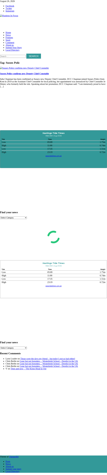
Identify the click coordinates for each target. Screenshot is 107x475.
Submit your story (13, 469)
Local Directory (13, 50)
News (8, 35)
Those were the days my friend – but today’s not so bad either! (47, 358)
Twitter (9, 8)
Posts (8, 461)
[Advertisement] (42, 23)
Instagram (10, 11)
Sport (8, 40)
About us (10, 45)
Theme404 (14, 457)
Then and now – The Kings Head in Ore (28, 368)
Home (8, 32)
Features (9, 37)
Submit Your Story (14, 47)
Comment (10, 42)
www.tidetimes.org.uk (54, 156)
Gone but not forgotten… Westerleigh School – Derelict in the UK (49, 361)
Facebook (10, 6)
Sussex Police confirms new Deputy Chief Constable (24, 73)
